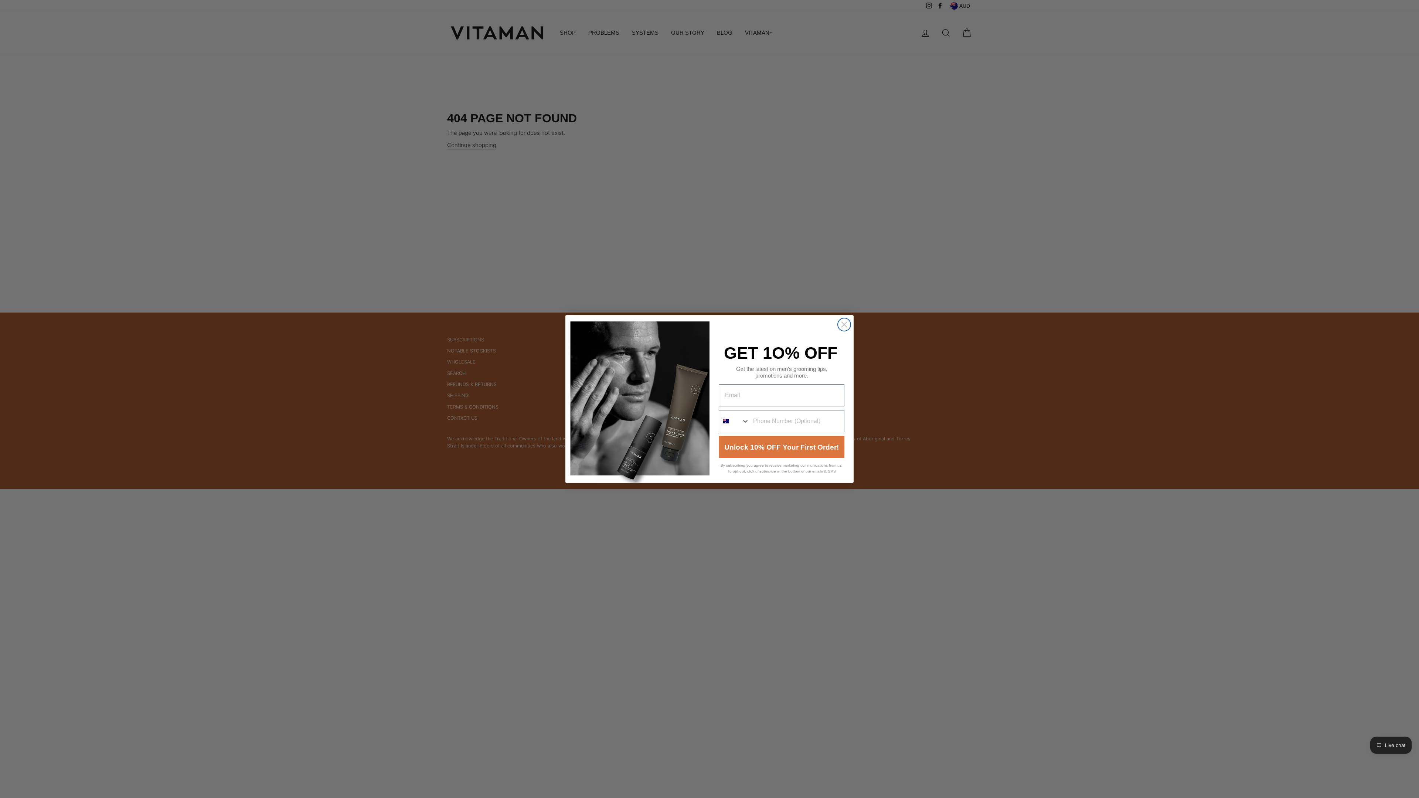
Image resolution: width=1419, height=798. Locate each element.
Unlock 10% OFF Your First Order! (781, 447)
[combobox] (734, 421)
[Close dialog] (844, 324)
